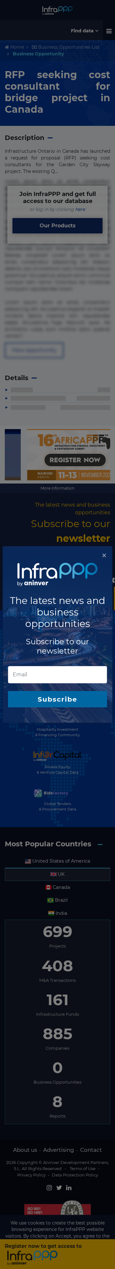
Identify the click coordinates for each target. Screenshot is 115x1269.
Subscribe (57, 699)
